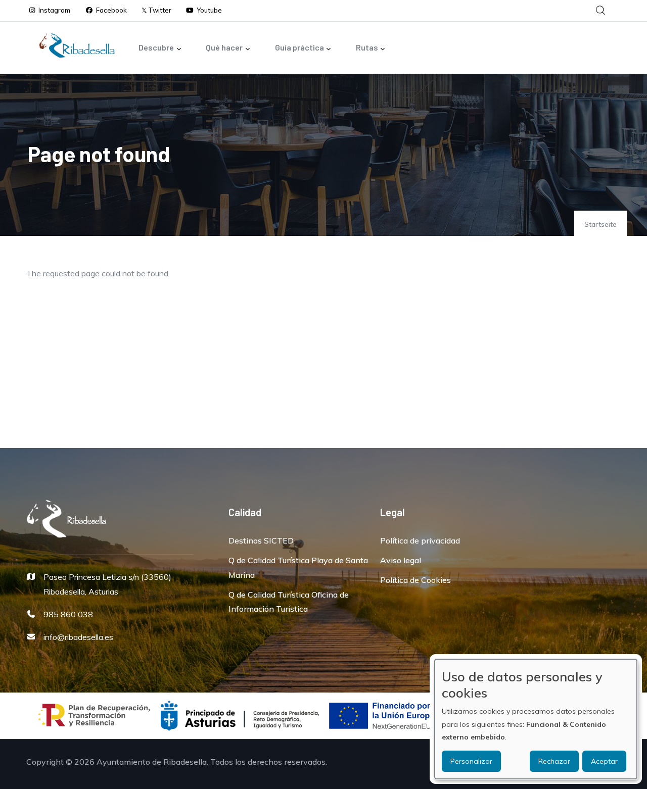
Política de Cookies (415, 580)
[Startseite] (76, 45)
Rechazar (554, 761)
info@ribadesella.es (78, 637)
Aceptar (604, 761)
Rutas (367, 47)
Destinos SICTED (261, 540)
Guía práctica (299, 47)
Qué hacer (224, 47)
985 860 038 (68, 614)
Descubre (156, 47)
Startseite (600, 224)
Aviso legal (400, 560)
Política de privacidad (420, 540)
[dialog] (536, 719)
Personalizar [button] (471, 761)
